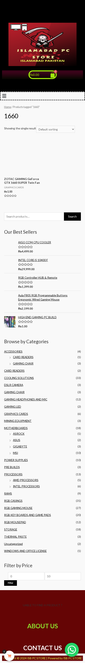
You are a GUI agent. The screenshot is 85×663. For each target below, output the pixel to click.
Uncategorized (13, 544)
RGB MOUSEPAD (15, 522)
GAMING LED (12, 406)
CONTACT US (42, 647)
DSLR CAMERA (13, 385)
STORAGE (10, 529)
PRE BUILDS (12, 467)
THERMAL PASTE (15, 536)
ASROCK (19, 433)
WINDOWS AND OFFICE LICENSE (25, 551)
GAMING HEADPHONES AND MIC (25, 399)
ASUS (16, 440)
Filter (10, 582)
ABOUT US (42, 626)
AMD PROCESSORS (25, 480)
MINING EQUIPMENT (18, 421)
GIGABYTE (20, 446)
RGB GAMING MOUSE (18, 508)
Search (72, 216)
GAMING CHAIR (23, 363)
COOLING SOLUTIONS (19, 378)
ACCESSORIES (13, 351)
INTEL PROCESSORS (26, 486)
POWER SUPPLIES (16, 460)
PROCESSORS (13, 474)
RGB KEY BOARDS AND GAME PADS (27, 515)
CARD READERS (23, 357)
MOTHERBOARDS (16, 428)
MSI (15, 453)
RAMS (8, 493)
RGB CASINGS (13, 500)
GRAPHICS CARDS (16, 414)
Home (7, 107)
